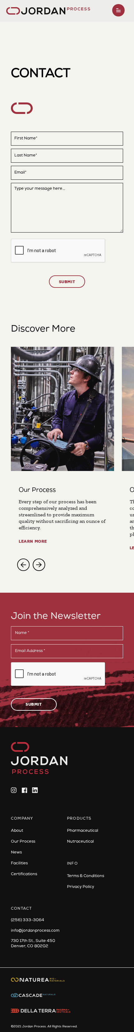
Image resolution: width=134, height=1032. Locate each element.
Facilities (19, 864)
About (17, 831)
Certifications (24, 874)
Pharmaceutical (82, 831)
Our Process (23, 842)
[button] (118, 10)
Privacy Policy (80, 887)
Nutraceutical (80, 842)
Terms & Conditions (85, 876)
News (16, 853)
